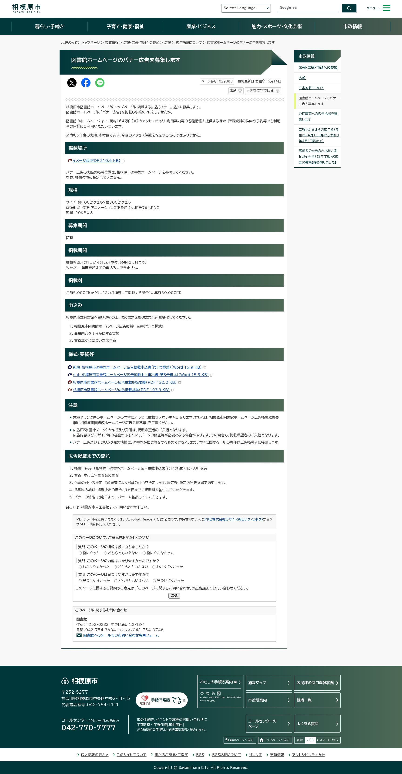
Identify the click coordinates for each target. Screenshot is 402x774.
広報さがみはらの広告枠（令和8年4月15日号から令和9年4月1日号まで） (319, 135)
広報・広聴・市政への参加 (141, 42)
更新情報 (277, 755)
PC (311, 740)
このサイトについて (132, 755)
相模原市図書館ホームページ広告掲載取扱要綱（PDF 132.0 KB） (125, 382)
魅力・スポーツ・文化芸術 (276, 26)
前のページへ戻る (241, 740)
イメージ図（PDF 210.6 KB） (97, 160)
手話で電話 (160, 700)
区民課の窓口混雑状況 (315, 683)
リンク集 (255, 755)
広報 (167, 42)
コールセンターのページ (262, 723)
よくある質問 (307, 724)
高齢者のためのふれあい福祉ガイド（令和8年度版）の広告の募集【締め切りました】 (318, 156)
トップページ (91, 42)
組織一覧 (304, 700)
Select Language (240, 8)
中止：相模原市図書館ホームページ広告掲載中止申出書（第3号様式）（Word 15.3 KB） (141, 375)
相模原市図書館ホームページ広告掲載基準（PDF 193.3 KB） (121, 390)
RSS (200, 755)
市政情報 (352, 26)
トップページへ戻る (276, 740)
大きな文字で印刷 (260, 90)
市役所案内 (257, 700)
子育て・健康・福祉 (125, 26)
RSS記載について (226, 755)
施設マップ (257, 683)
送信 (174, 596)
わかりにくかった (169, 567)
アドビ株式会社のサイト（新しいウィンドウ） (233, 519)
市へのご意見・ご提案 (171, 755)
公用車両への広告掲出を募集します (318, 116)
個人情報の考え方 (95, 755)
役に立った (91, 553)
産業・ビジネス (201, 26)
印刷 (233, 90)
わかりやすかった (96, 567)
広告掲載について (189, 42)
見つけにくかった (170, 580)
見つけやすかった (96, 580)
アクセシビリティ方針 (308, 755)
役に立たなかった (160, 553)
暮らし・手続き (49, 26)
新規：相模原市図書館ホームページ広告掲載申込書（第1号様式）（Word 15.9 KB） (137, 367)
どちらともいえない (123, 553)
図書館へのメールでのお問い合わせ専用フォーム (121, 635)
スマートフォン (329, 740)
